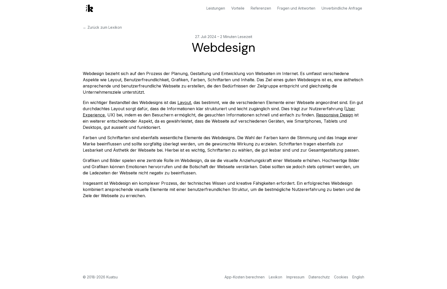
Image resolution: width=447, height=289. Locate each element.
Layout (184, 102)
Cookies (341, 277)
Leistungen (215, 8)
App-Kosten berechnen (245, 277)
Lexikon (275, 277)
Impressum (295, 277)
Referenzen (261, 8)
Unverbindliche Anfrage (342, 8)
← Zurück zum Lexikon (102, 27)
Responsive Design (334, 114)
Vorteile (237, 8)
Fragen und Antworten (296, 8)
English (358, 277)
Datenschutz (319, 277)
